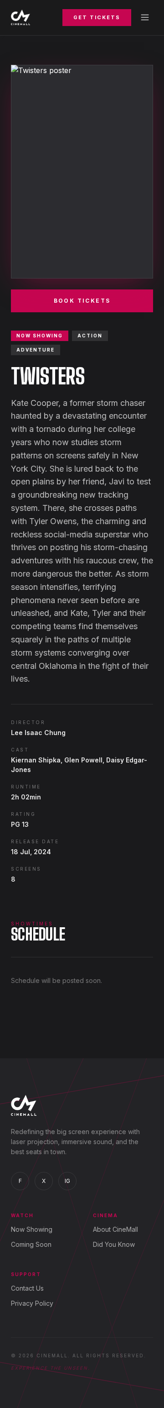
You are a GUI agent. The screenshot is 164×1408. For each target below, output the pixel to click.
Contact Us (27, 1288)
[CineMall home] (20, 17)
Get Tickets (96, 17)
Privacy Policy (32, 1303)
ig (67, 1180)
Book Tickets (82, 300)
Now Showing (31, 1229)
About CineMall (115, 1229)
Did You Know (114, 1244)
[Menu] (145, 17)
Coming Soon (31, 1244)
